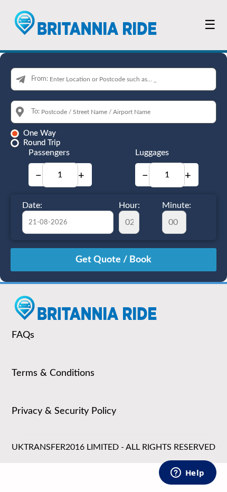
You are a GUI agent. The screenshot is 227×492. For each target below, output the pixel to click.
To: (35, 111)
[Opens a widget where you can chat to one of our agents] (187, 473)
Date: (32, 205)
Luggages (152, 152)
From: (39, 78)
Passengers (49, 152)
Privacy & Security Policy (64, 411)
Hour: (129, 205)
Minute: (176, 205)
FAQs (23, 335)
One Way (39, 133)
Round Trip (41, 143)
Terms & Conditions (53, 373)
